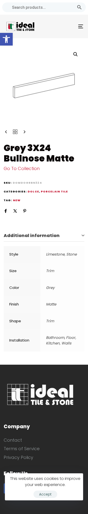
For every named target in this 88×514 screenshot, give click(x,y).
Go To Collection (22, 168)
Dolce (33, 191)
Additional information (32, 235)
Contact (13, 440)
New (17, 200)
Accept (45, 494)
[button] (6, 39)
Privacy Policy (18, 457)
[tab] (44, 236)
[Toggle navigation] (70, 26)
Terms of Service (22, 449)
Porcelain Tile (54, 191)
